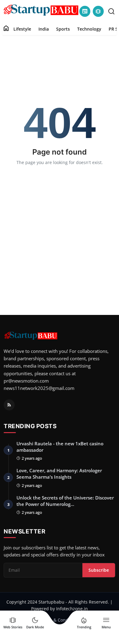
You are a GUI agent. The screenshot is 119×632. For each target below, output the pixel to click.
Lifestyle (22, 29)
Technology (89, 29)
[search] (111, 11)
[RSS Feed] (9, 404)
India (43, 29)
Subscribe (98, 570)
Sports (63, 29)
